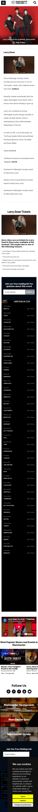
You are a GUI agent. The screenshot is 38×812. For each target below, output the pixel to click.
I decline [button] (23, 800)
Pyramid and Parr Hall (8, 671)
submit (29, 292)
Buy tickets (30, 309)
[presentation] (2, 657)
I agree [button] (22, 796)
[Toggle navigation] (3, 3)
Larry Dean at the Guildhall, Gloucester (19, 39)
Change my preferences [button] (22, 805)
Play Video (20, 42)
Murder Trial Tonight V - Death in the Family (11, 668)
